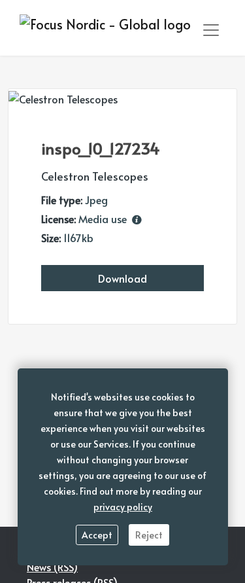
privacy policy (122, 507)
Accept (97, 535)
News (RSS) (52, 566)
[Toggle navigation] (211, 30)
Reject (149, 535)
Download (122, 278)
